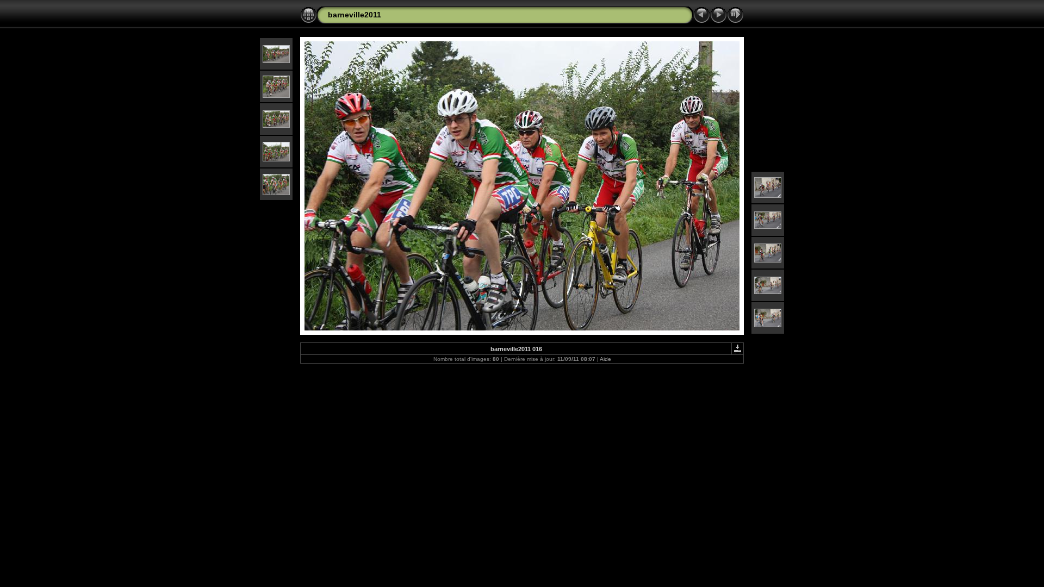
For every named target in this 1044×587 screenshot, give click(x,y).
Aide (605, 359)
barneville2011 (354, 14)
